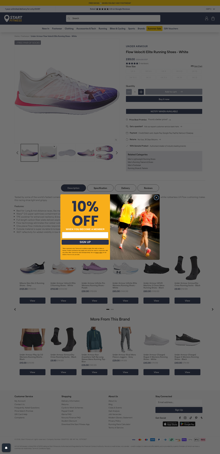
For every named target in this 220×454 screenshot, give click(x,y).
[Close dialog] (156, 197)
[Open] (6, 447)
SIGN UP (85, 242)
